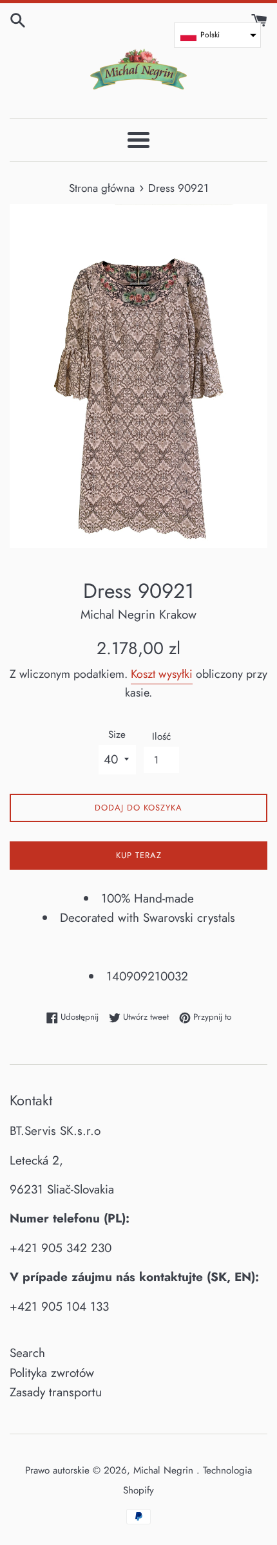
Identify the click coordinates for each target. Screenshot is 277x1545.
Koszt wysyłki (162, 674)
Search (27, 1353)
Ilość (161, 736)
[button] (217, 35)
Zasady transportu (56, 1392)
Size (117, 734)
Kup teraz (139, 855)
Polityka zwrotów (52, 1372)
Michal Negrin (164, 1470)
